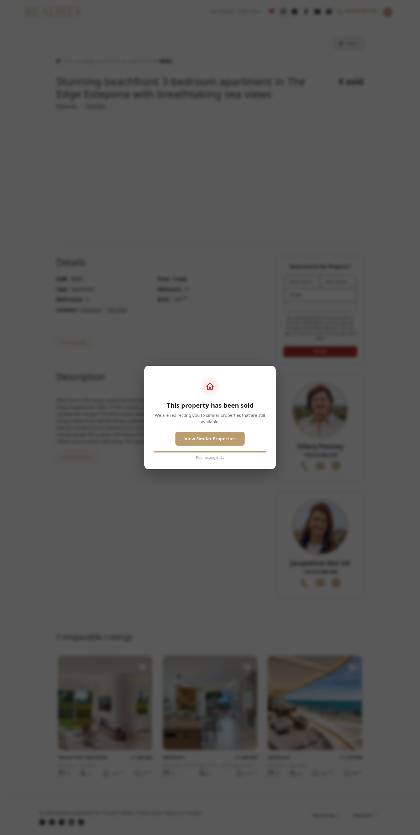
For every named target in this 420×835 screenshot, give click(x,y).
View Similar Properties (210, 438)
